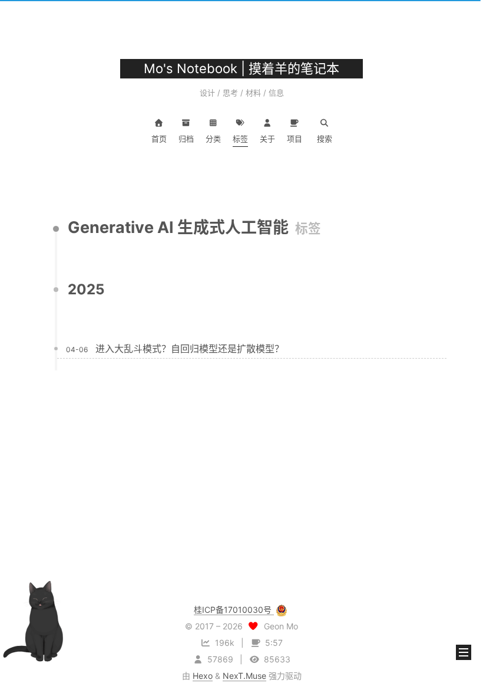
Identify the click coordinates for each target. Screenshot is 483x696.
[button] (463, 652)
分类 (213, 138)
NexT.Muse (244, 676)
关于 (267, 138)
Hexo (203, 676)
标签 (240, 138)
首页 (159, 138)
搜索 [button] (324, 138)
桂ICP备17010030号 (234, 610)
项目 (294, 138)
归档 (186, 138)
